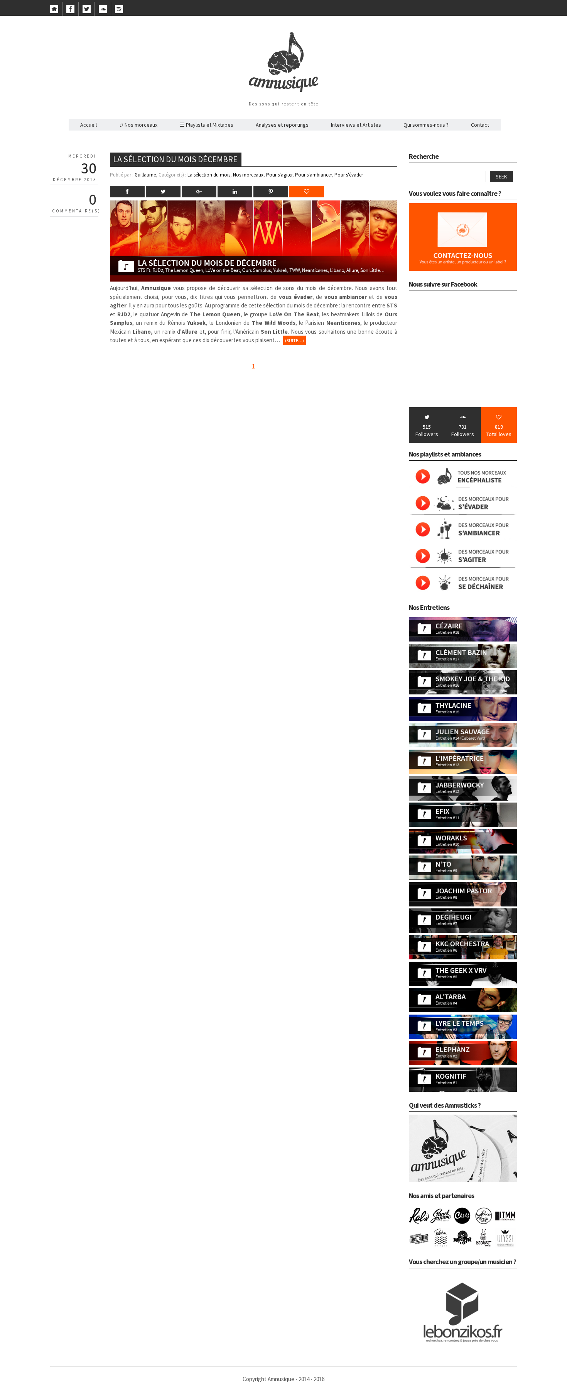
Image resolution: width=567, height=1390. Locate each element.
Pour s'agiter (279, 174)
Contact (480, 124)
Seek (501, 176)
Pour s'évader (348, 174)
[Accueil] (54, 11)
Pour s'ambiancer (313, 174)
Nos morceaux (248, 174)
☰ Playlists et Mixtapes (206, 124)
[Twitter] (87, 11)
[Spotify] (119, 11)
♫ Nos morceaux (138, 124)
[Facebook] (70, 11)
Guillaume (145, 174)
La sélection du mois (208, 174)
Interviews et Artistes (356, 124)
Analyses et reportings (282, 124)
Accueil (88, 124)
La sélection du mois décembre (175, 159)
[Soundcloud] (103, 11)
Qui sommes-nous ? (426, 124)
